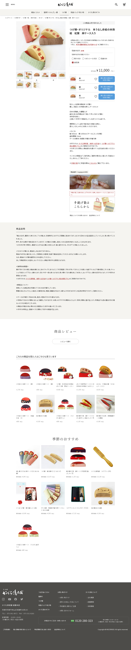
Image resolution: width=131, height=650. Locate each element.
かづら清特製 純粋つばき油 (89, 143)
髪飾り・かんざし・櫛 (51, 12)
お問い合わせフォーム (67, 611)
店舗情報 (91, 602)
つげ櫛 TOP (17, 18)
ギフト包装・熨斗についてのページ (86, 44)
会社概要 (91, 597)
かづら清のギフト (94, 12)
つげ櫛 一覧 (26, 18)
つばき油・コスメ (43, 592)
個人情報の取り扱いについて (22, 629)
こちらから (93, 163)
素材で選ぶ (34, 18)
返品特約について (94, 215)
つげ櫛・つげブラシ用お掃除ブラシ (58, 279)
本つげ (40, 18)
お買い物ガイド (65, 597)
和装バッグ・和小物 (77, 12)
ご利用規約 (6, 629)
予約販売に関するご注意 (68, 606)
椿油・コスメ (35, 12)
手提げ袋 (74, 163)
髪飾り (40, 596)
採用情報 (91, 606)
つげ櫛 (64, 12)
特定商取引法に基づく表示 (42, 629)
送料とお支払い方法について (69, 602)
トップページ (8, 18)
